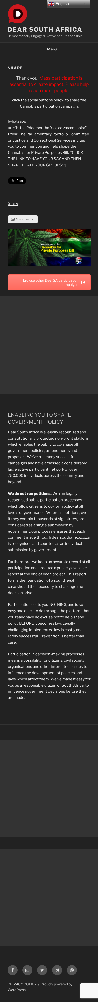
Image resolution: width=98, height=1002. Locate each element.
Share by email (25, 219)
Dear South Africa (45, 29)
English (61, 4)
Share (13, 203)
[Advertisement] (49, 345)
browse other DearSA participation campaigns (50, 282)
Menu (52, 49)
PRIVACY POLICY (22, 984)
